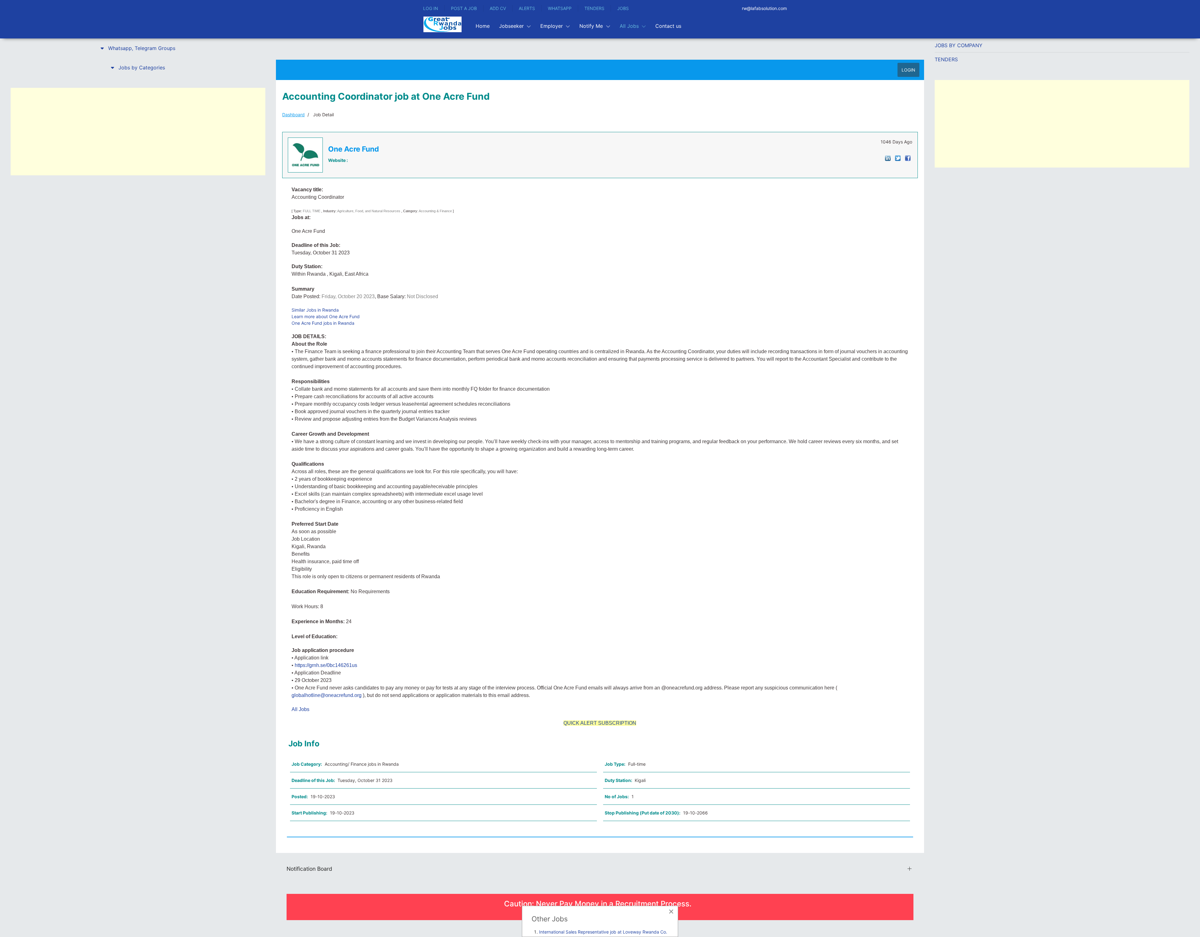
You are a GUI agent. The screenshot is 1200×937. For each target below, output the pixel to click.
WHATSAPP (560, 8)
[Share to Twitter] (898, 157)
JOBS (623, 8)
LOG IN (430, 8)
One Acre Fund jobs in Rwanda (323, 323)
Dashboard (293, 114)
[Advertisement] (138, 131)
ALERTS (527, 8)
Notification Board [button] (309, 868)
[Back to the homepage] (442, 24)
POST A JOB (464, 8)
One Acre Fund (353, 149)
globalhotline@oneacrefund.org (327, 695)
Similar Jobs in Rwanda (315, 310)
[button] (138, 48)
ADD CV (498, 8)
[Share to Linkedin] (888, 157)
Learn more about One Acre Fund (326, 316)
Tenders (946, 59)
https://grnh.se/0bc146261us (326, 665)
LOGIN (908, 70)
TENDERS (594, 8)
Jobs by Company (958, 45)
